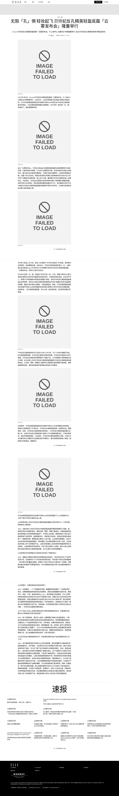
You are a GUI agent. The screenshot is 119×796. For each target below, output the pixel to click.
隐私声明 (13, 770)
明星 (33, 2)
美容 (49, 2)
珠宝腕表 (41, 2)
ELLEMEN (13, 767)
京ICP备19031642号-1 (35, 787)
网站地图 (62, 767)
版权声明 (37, 770)
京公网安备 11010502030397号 (50, 787)
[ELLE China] (18, 2)
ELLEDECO (38, 767)
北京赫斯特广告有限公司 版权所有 (19, 787)
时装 (25, 2)
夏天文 (52, 35)
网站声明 (86, 767)
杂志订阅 (98, 2)
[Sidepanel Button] (13, 2)
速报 (59, 690)
